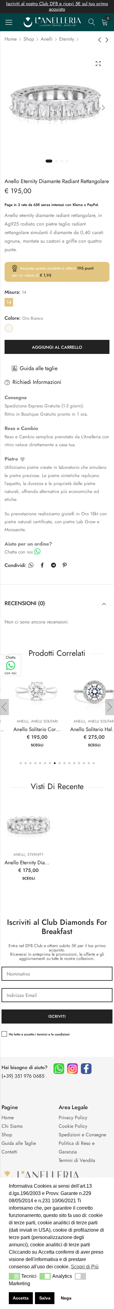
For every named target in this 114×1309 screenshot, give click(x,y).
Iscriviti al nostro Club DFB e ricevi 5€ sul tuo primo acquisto (57, 6)
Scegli (28, 745)
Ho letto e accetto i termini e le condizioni (39, 1034)
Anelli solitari (35, 721)
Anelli (47, 38)
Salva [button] (44, 1298)
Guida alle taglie (38, 368)
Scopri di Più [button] (84, 1266)
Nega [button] (66, 1298)
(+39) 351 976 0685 (23, 1075)
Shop (28, 38)
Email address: (57, 995)
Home (11, 38)
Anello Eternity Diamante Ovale (38, 862)
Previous (11, 107)
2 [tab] (56, 161)
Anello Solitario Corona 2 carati (39, 729)
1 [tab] (49, 161)
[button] (21, 763)
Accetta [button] (21, 1298)
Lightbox (98, 63)
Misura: (12, 292)
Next (103, 107)
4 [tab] (67, 161)
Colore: (13, 318)
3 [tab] (61, 161)
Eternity (66, 38)
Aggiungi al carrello (57, 347)
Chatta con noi (10, 665)
